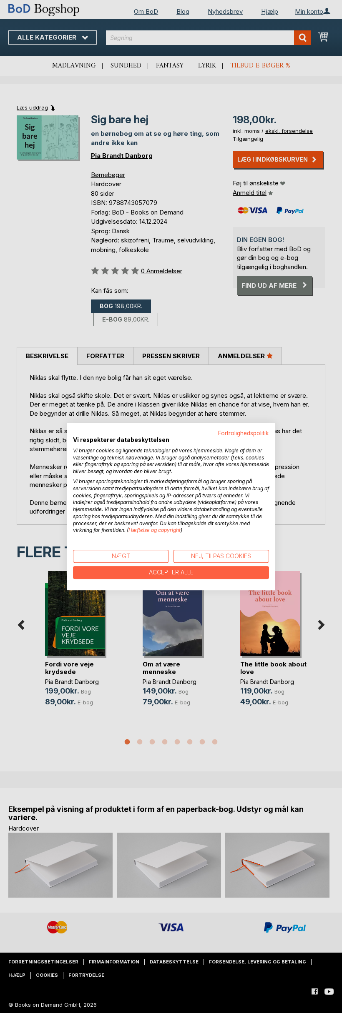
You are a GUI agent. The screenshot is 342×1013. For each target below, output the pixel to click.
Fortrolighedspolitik (243, 433)
